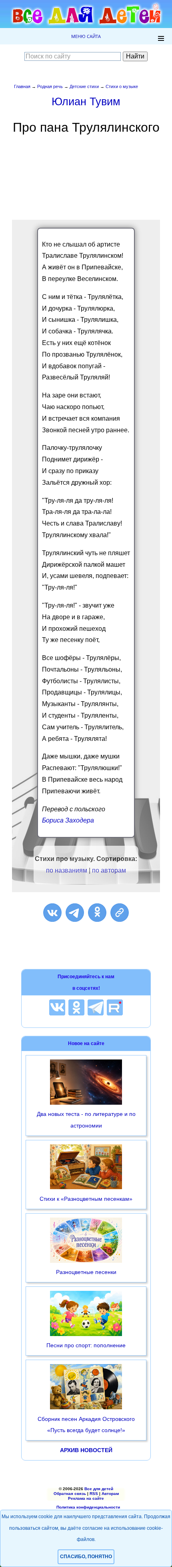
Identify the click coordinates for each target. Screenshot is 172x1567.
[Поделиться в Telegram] (75, 912)
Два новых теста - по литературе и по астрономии (86, 1120)
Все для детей (98, 1489)
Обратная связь (70, 1493)
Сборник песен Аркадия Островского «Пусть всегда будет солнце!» (86, 1425)
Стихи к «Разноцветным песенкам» (86, 1199)
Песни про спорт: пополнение (86, 1345)
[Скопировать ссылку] (119, 912)
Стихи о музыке (122, 86)
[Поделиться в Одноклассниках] (97, 912)
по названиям (66, 870)
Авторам (110, 1493)
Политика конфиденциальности (88, 1507)
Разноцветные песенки (86, 1272)
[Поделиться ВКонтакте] (52, 912)
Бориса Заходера (68, 820)
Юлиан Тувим (86, 101)
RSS (94, 1493)
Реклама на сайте (86, 1498)
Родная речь (50, 86)
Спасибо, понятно (86, 1556)
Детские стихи (84, 86)
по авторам (109, 870)
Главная (22, 86)
